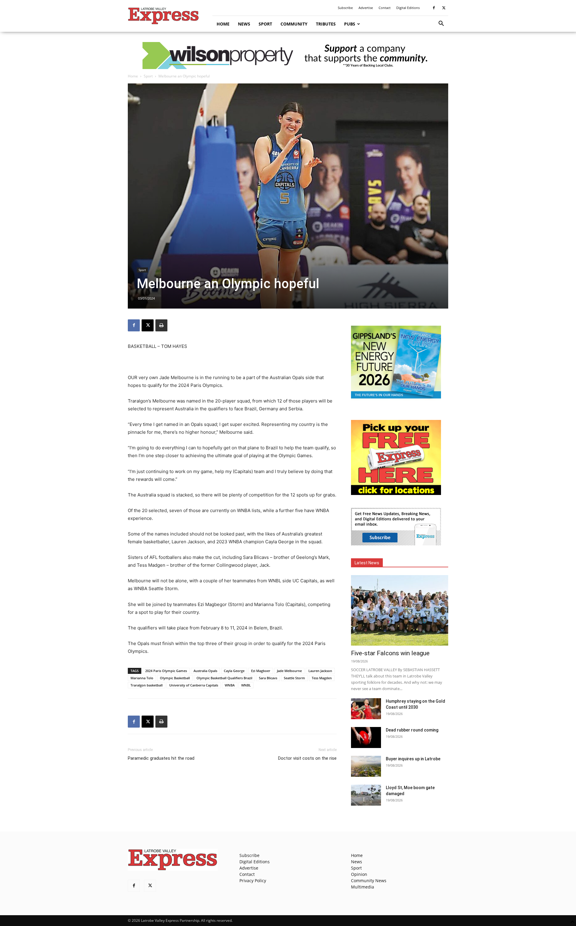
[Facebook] (433, 8)
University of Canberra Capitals (193, 685)
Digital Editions (408, 7)
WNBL (246, 685)
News (244, 24)
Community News (368, 880)
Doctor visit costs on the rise (307, 758)
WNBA (230, 685)
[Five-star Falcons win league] (399, 610)
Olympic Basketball (175, 678)
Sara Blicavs (268, 678)
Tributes (326, 24)
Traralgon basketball (146, 685)
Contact (385, 7)
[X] (443, 8)
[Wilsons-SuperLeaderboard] (288, 55)
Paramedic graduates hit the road (161, 758)
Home (223, 24)
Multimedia (362, 887)
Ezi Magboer (260, 670)
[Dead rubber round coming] (366, 737)
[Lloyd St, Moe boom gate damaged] (366, 795)
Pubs (349, 24)
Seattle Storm (294, 678)
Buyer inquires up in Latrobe (413, 758)
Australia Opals (205, 670)
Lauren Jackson (320, 670)
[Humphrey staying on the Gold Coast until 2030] (366, 708)
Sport (265, 24)
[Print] (161, 325)
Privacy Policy (252, 880)
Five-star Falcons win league (390, 653)
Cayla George (234, 670)
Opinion (359, 874)
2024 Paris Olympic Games (166, 670)
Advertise (365, 7)
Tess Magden (322, 678)
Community (294, 24)
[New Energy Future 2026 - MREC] (396, 399)
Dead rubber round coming (412, 730)
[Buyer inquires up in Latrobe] (366, 766)
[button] (441, 24)
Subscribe (345, 7)
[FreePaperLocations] (396, 493)
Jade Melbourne (289, 670)
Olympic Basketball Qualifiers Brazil (224, 678)
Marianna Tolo (141, 678)
